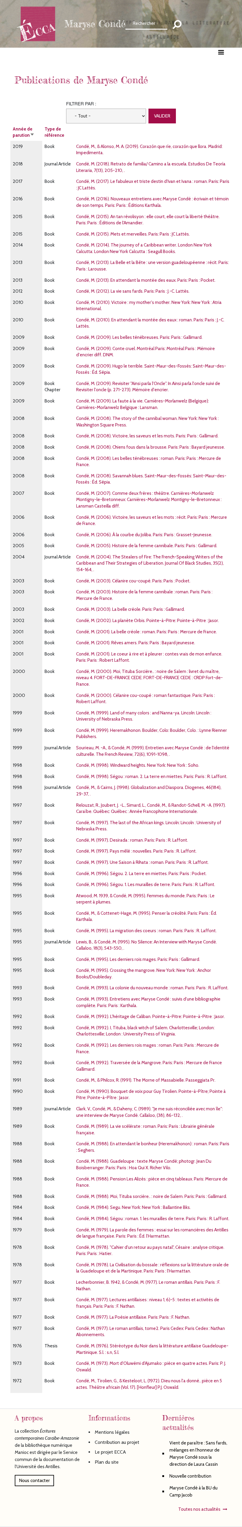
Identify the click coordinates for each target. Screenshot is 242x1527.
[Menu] (220, 53)
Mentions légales (112, 1432)
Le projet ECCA (110, 1452)
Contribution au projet (117, 1442)
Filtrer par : (81, 103)
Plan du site (107, 1462)
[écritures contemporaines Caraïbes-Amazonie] (38, 23)
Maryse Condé (94, 24)
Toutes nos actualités (199, 1509)
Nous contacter (34, 1480)
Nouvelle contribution (190, 1476)
